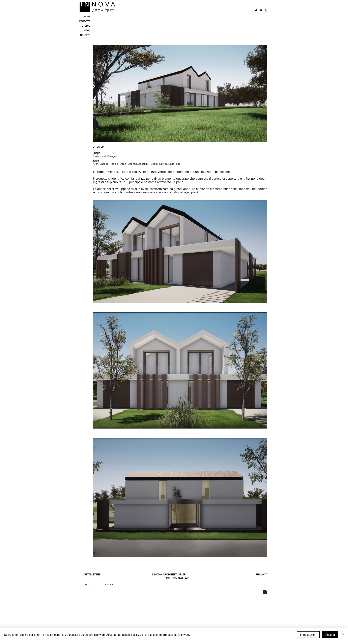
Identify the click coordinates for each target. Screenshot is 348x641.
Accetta (330, 635)
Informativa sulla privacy (174, 635)
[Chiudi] (343, 634)
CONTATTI (85, 35)
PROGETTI (84, 21)
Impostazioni (308, 635)
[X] (266, 10)
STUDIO (86, 25)
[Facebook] (256, 10)
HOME (87, 16)
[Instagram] (261, 10)
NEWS (87, 30)
